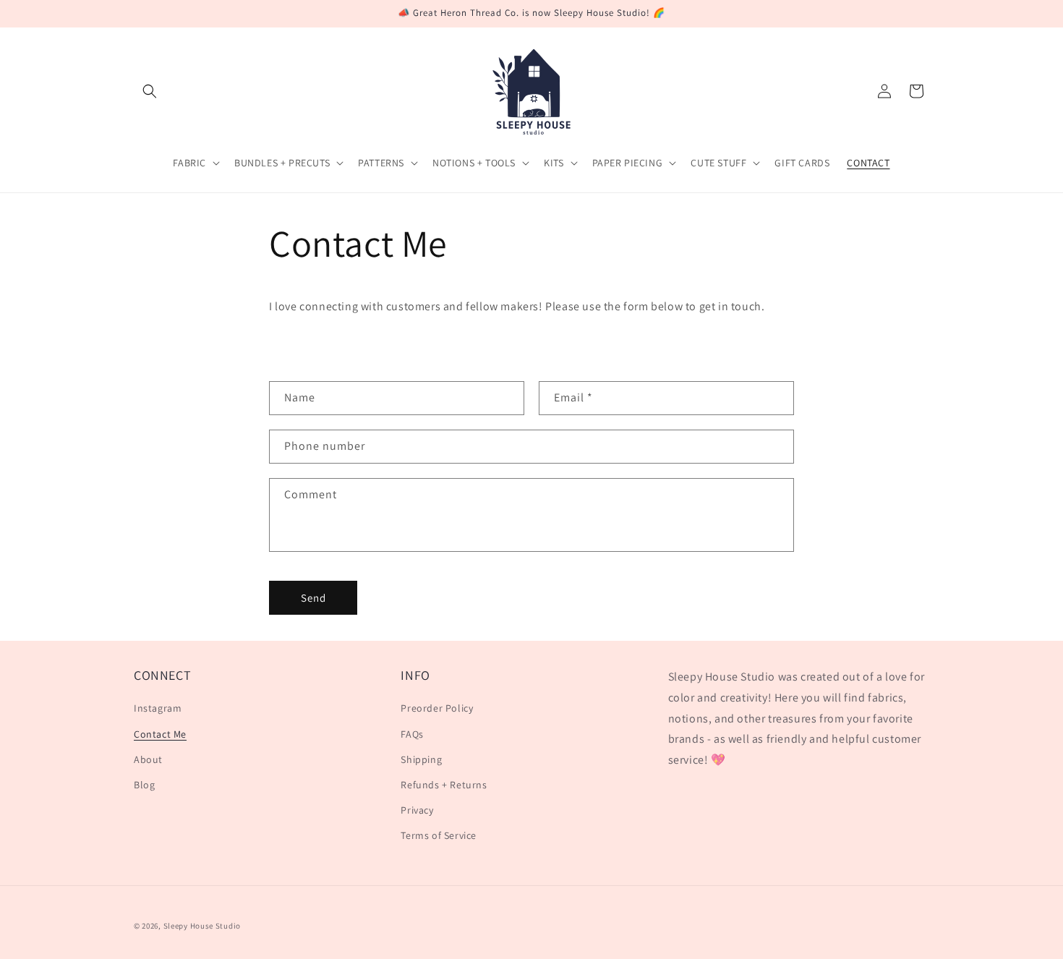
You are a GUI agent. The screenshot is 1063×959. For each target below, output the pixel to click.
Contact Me (160, 734)
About (148, 759)
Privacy (417, 810)
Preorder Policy (437, 708)
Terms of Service (439, 835)
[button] (150, 91)
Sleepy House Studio (202, 926)
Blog (144, 784)
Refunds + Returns (444, 784)
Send (313, 598)
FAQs (412, 734)
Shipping (421, 759)
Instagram (158, 708)
